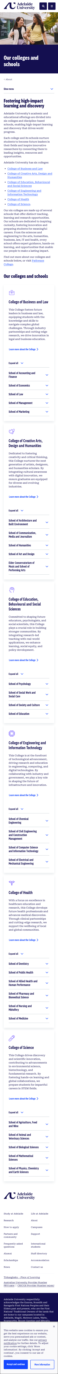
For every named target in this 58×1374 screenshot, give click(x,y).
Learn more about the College (22, 349)
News (7, 1267)
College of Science (18, 204)
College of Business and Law (25, 168)
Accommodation (40, 1260)
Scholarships (11, 1260)
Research (9, 1220)
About (34, 1220)
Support (35, 1234)
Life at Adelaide (39, 1213)
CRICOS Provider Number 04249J (35, 1285)
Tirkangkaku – (22, 1277)
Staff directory (39, 1253)
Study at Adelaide (13, 1213)
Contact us (37, 1267)
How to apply (11, 1227)
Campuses (36, 1227)
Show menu (9, 89)
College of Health (18, 199)
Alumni (8, 1253)
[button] (54, 1326)
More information (42, 1364)
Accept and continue (16, 1364)
